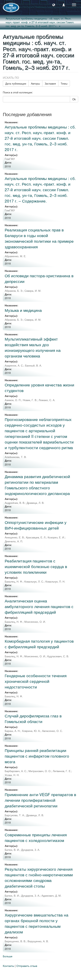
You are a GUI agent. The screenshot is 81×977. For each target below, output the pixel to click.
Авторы (35, 83)
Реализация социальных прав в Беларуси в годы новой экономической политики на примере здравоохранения (39, 238)
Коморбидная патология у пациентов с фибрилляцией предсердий (39, 643)
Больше (7, 956)
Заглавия (50, 83)
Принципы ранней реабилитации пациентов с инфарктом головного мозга (37, 755)
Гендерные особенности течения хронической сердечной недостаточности (35, 681)
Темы (64, 83)
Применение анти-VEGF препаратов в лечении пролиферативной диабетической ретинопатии (40, 800)
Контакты (8, 966)
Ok (74, 99)
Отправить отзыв (26, 966)
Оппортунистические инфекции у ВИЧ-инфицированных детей (35, 525)
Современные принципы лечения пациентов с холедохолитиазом (36, 837)
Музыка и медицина (23, 310)
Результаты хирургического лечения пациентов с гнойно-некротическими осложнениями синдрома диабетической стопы (39, 877)
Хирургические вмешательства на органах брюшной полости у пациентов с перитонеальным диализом (36, 923)
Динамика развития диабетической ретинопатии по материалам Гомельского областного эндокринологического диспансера (37, 485)
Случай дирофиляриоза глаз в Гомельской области (33, 718)
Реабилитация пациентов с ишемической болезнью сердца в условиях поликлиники (36, 566)
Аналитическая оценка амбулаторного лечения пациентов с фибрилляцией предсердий (39, 606)
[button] (53, 5)
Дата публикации (15, 83)
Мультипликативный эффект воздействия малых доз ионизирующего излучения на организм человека (33, 347)
